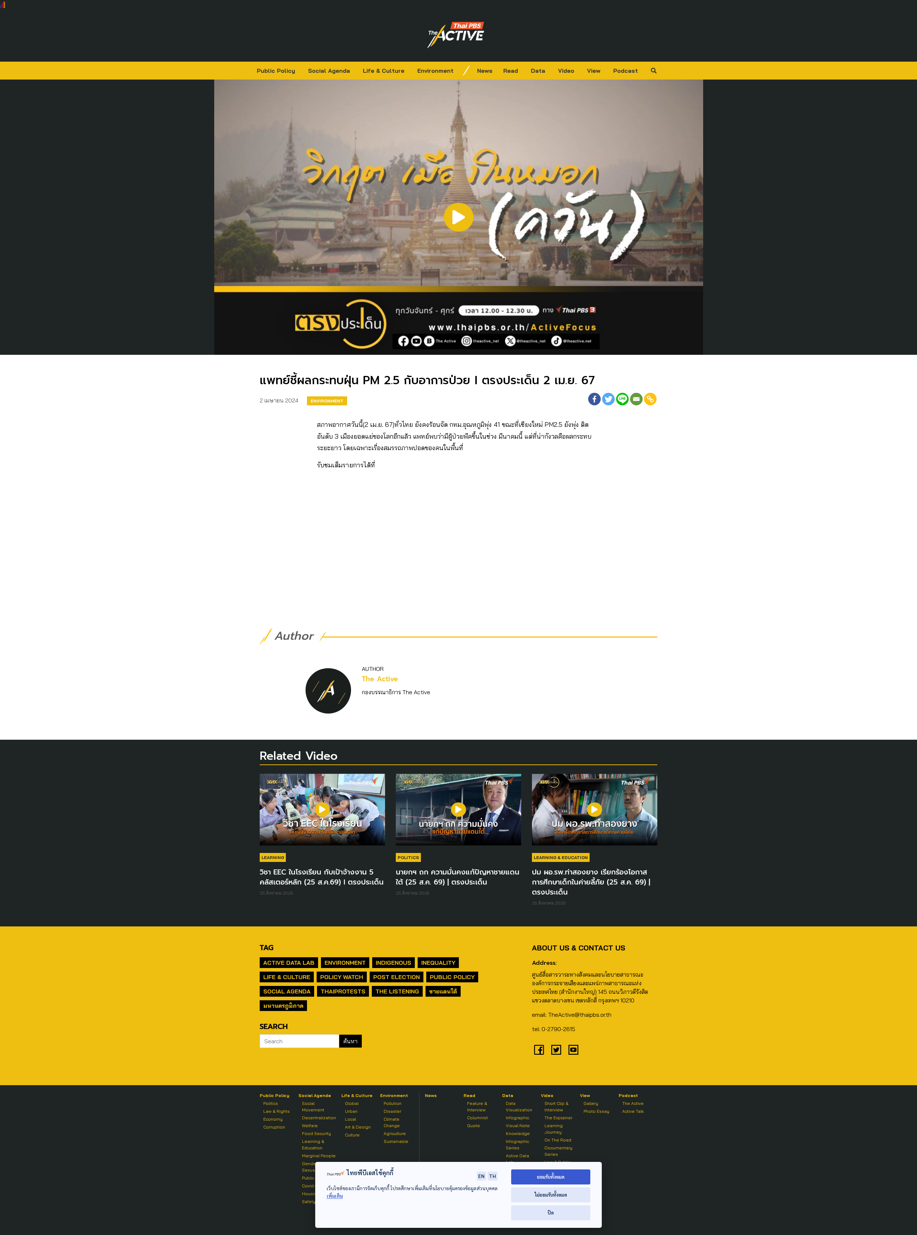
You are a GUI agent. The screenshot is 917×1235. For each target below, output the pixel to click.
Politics (408, 857)
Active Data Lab (289, 962)
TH (492, 1176)
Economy (273, 1119)
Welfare (310, 1125)
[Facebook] (594, 399)
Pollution (393, 1103)
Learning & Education (561, 857)
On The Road (557, 1140)
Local (350, 1119)
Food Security (316, 1133)
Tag (266, 947)
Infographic (517, 1117)
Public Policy (276, 70)
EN (481, 1176)
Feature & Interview (477, 1106)
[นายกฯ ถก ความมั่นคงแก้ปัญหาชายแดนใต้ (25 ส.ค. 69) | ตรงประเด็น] (458, 813)
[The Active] (455, 35)
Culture (352, 1135)
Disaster (392, 1111)
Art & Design (358, 1127)
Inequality (438, 962)
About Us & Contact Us (578, 947)
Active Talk (633, 1111)
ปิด (551, 1213)
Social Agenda (329, 70)
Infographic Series (517, 1144)
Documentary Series (558, 1151)
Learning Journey (553, 1129)
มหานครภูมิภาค (283, 1005)
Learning (272, 857)
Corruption (274, 1127)
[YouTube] (573, 1050)
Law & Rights (276, 1111)
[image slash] (466, 71)
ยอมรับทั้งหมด (551, 1177)
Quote (473, 1125)
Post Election (396, 977)
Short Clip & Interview (556, 1106)
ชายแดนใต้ (443, 991)
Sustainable (396, 1141)
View (593, 70)
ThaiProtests (343, 991)
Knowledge (518, 1133)
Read (510, 70)
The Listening (397, 991)
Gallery (591, 1103)
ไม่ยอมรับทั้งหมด (550, 1195)
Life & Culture (383, 70)
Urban (351, 1111)
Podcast (625, 70)
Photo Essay (596, 1111)
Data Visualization (519, 1106)
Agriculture (395, 1133)
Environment (435, 70)
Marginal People (319, 1155)
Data (538, 70)
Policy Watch (341, 977)
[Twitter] (608, 399)
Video (566, 70)
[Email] (636, 399)
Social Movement (313, 1106)
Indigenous (393, 962)
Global (352, 1103)
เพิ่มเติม (335, 1196)
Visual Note (518, 1125)
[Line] (622, 399)
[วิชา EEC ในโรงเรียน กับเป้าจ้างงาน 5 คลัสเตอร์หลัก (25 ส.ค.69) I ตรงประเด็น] (322, 813)
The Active (380, 679)
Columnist (477, 1117)
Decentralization (319, 1117)
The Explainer (558, 1117)
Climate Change (392, 1122)
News (485, 70)
